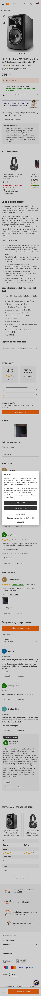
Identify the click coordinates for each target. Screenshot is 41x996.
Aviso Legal (20, 522)
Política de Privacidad (27, 518)
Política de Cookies (12, 518)
